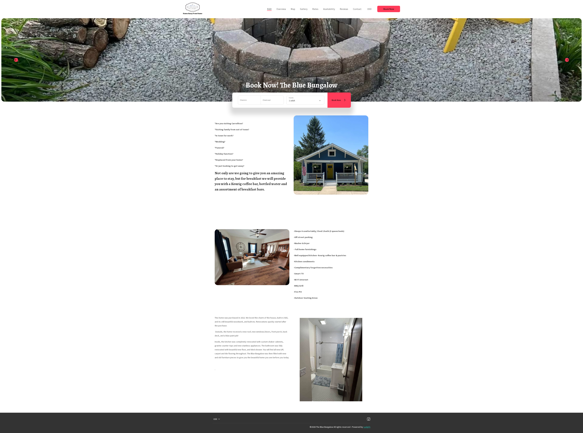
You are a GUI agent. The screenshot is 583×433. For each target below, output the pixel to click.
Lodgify (367, 427)
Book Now (388, 8)
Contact (357, 8)
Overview (281, 8)
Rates (315, 8)
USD (369, 8)
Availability (329, 8)
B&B (269, 8)
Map (293, 8)
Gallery (303, 8)
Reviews (344, 8)
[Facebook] (368, 419)
